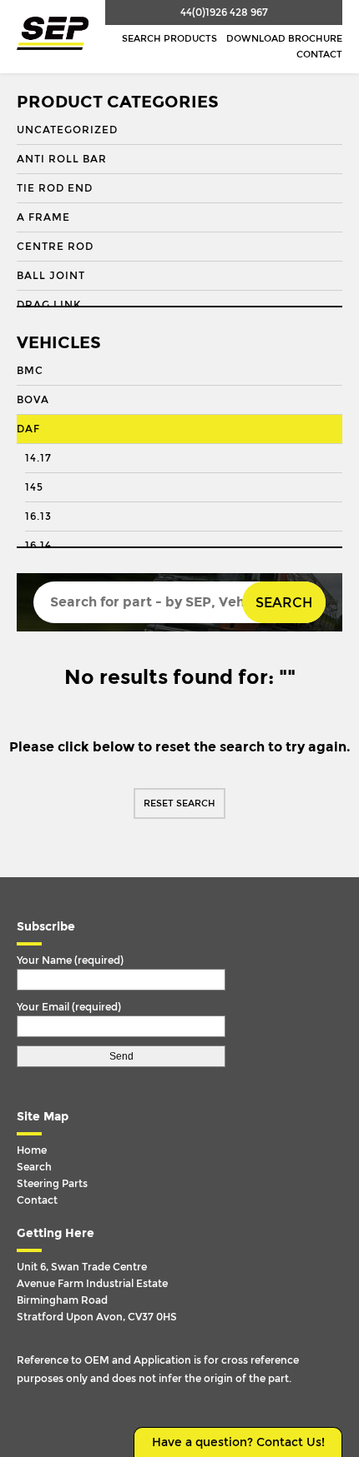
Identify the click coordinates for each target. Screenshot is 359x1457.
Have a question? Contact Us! (238, 1442)
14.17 (38, 458)
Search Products (169, 38)
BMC (30, 371)
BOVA (33, 400)
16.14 (38, 545)
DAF (28, 429)
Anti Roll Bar (62, 159)
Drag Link (49, 305)
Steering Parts (52, 1184)
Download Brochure (284, 38)
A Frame (43, 217)
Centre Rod (55, 246)
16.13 (38, 516)
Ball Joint (51, 276)
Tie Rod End (55, 188)
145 (34, 487)
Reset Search (179, 803)
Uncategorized (67, 130)
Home (32, 1150)
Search (283, 603)
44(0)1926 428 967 (224, 12)
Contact (319, 54)
